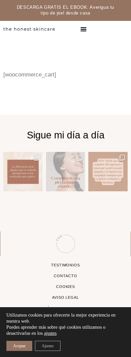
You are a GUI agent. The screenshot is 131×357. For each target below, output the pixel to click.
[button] (84, 29)
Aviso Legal (65, 297)
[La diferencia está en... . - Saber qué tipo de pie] (23, 171)
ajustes (50, 333)
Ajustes (48, 346)
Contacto (65, 276)
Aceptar (19, 346)
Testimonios (65, 265)
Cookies (65, 287)
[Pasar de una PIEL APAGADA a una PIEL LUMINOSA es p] (108, 171)
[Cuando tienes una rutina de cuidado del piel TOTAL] (65, 171)
